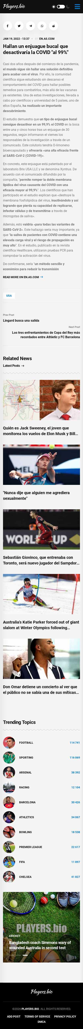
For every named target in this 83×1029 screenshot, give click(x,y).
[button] (7, 25)
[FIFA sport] (9, 861)
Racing (24, 787)
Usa (9, 295)
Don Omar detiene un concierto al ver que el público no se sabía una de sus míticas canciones (40, 692)
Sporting (26, 757)
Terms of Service (37, 1016)
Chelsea (25, 876)
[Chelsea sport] (9, 876)
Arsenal (25, 772)
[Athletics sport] (9, 817)
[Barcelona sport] (9, 802)
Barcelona (27, 802)
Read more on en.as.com (21, 277)
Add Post (14, 1016)
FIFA (22, 862)
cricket (15, 935)
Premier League (30, 847)
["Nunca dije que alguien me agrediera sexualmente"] (41, 465)
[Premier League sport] (9, 846)
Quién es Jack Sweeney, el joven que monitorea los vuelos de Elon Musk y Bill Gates (39, 434)
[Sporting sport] (9, 757)
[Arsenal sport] (9, 772)
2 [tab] (18, 955)
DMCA (42, 1021)
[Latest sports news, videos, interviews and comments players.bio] (14, 6)
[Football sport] (9, 742)
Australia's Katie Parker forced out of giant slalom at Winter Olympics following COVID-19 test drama (41, 628)
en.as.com (46, 38)
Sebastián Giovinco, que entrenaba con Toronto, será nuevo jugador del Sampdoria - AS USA (41, 563)
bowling (25, 832)
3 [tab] (25, 955)
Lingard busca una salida (21, 320)
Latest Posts (11, 366)
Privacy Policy (65, 1016)
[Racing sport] (9, 787)
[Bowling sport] (9, 832)
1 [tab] (11, 955)
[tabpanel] (41, 927)
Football (26, 742)
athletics (26, 817)
